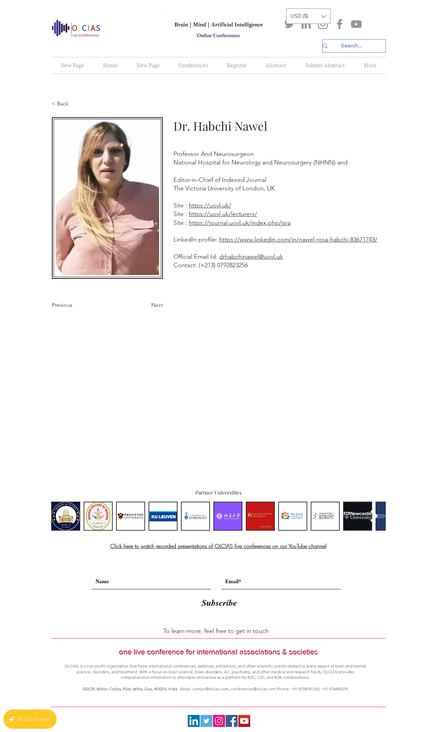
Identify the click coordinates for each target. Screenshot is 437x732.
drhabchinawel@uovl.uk (251, 256)
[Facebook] (339, 24)
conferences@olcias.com (253, 688)
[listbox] (308, 16)
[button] (308, 16)
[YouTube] (356, 24)
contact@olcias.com (210, 688)
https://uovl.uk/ (210, 205)
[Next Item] (374, 516)
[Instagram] (322, 24)
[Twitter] (289, 24)
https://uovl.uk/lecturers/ (223, 214)
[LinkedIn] (306, 24)
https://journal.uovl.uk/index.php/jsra (240, 223)
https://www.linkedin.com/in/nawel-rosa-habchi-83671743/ (298, 239)
